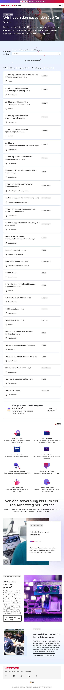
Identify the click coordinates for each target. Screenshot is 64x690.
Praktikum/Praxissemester (18, 298)
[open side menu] (60, 5)
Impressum (29, 687)
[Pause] (6, 562)
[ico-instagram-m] (6, 676)
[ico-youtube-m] (14, 676)
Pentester (11, 273)
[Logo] (32, 668)
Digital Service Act (47, 687)
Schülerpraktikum (14, 309)
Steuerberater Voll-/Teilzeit (18, 368)
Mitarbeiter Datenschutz (17, 261)
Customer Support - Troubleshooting (22, 198)
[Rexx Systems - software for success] (58, 424)
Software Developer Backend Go (20, 345)
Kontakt (22, 687)
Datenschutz (36, 687)
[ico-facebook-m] (36, 676)
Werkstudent (13, 390)
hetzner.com (15, 687)
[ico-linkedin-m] (28, 676)
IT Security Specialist (15, 250)
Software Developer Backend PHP (21, 356)
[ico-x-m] (21, 676)
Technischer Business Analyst (19, 379)
